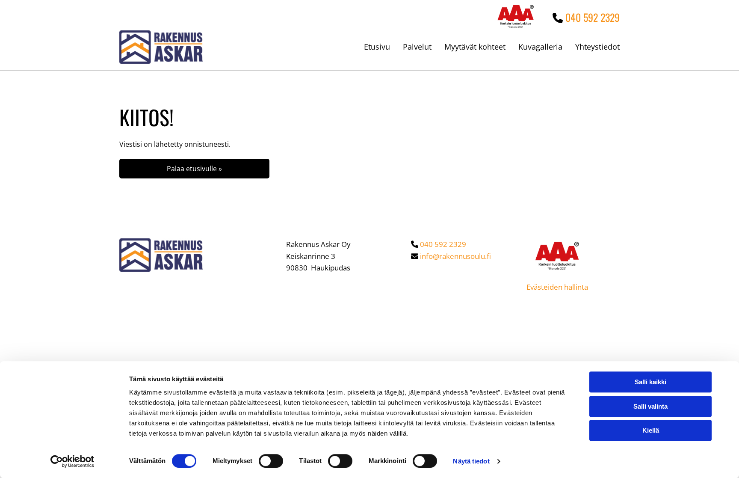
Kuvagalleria (540, 47)
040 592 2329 (592, 17)
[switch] (271, 461)
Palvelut (417, 47)
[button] (194, 168)
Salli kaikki (650, 382)
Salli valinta (650, 406)
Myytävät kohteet (474, 47)
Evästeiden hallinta (557, 287)
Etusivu (377, 47)
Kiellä (650, 430)
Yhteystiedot (597, 47)
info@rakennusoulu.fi (455, 256)
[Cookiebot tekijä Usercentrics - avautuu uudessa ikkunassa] (72, 461)
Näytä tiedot (471, 461)
